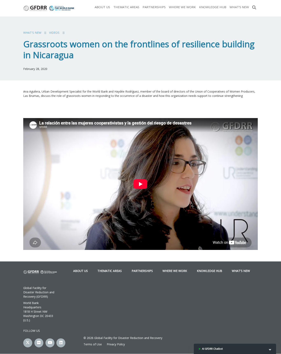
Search (254, 7)
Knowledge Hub (212, 7)
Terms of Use (93, 344)
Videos (54, 33)
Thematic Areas (126, 7)
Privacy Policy (116, 344)
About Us (102, 7)
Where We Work (182, 7)
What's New (239, 7)
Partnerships (154, 7)
